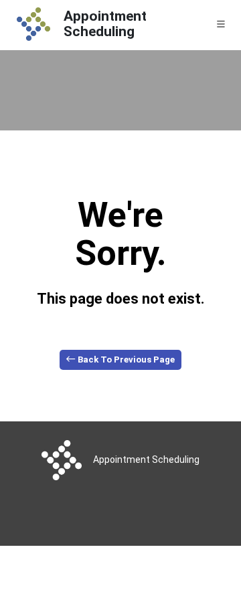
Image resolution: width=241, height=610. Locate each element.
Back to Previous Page (125, 359)
